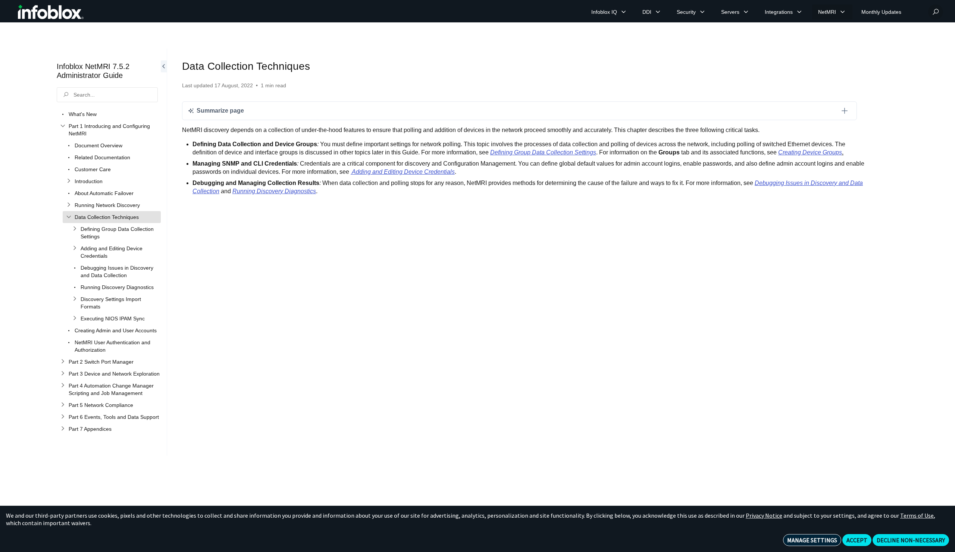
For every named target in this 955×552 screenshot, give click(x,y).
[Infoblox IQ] (623, 12)
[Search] (935, 11)
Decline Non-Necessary (911, 540)
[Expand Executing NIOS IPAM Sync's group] (75, 318)
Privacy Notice (764, 515)
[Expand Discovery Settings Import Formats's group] (75, 299)
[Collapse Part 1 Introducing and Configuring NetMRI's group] (63, 126)
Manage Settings (812, 540)
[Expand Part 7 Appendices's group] (63, 429)
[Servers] (746, 12)
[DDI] (658, 12)
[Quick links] (51, 11)
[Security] (702, 12)
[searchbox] (107, 94)
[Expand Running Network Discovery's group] (69, 205)
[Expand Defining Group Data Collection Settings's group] (75, 229)
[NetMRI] (842, 12)
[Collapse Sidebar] (164, 252)
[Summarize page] (845, 111)
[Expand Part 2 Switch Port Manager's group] (63, 362)
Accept (856, 540)
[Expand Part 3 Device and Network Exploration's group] (63, 374)
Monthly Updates (881, 12)
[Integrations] (799, 12)
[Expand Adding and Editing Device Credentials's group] (75, 248)
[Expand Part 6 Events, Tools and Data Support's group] (63, 417)
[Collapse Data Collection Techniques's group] (69, 217)
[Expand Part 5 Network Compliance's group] (63, 405)
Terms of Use (917, 515)
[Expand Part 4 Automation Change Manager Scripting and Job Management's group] (63, 386)
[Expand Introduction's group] (69, 181)
